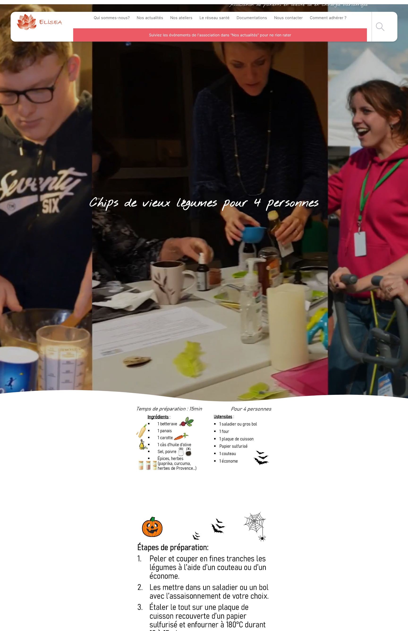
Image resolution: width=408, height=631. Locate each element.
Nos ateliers (181, 17)
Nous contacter (288, 17)
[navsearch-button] (380, 26)
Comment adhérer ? (328, 17)
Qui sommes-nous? (112, 17)
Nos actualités (150, 17)
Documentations (252, 17)
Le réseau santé (215, 17)
